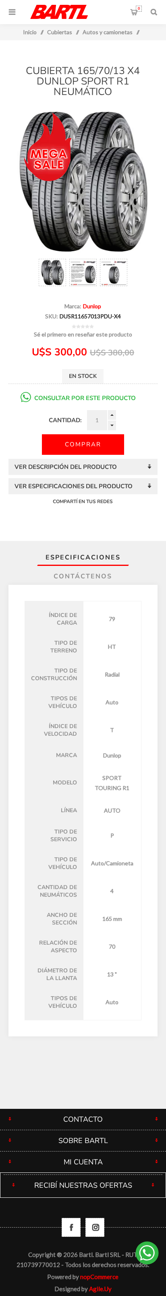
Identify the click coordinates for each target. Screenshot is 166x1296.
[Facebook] (71, 1227)
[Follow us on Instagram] (94, 1227)
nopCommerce (99, 1276)
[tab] (83, 557)
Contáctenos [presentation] (83, 576)
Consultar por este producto (85, 398)
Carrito (139, 8)
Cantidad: (65, 420)
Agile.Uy (100, 1288)
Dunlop (92, 306)
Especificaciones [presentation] (83, 557)
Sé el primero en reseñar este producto (83, 334)
